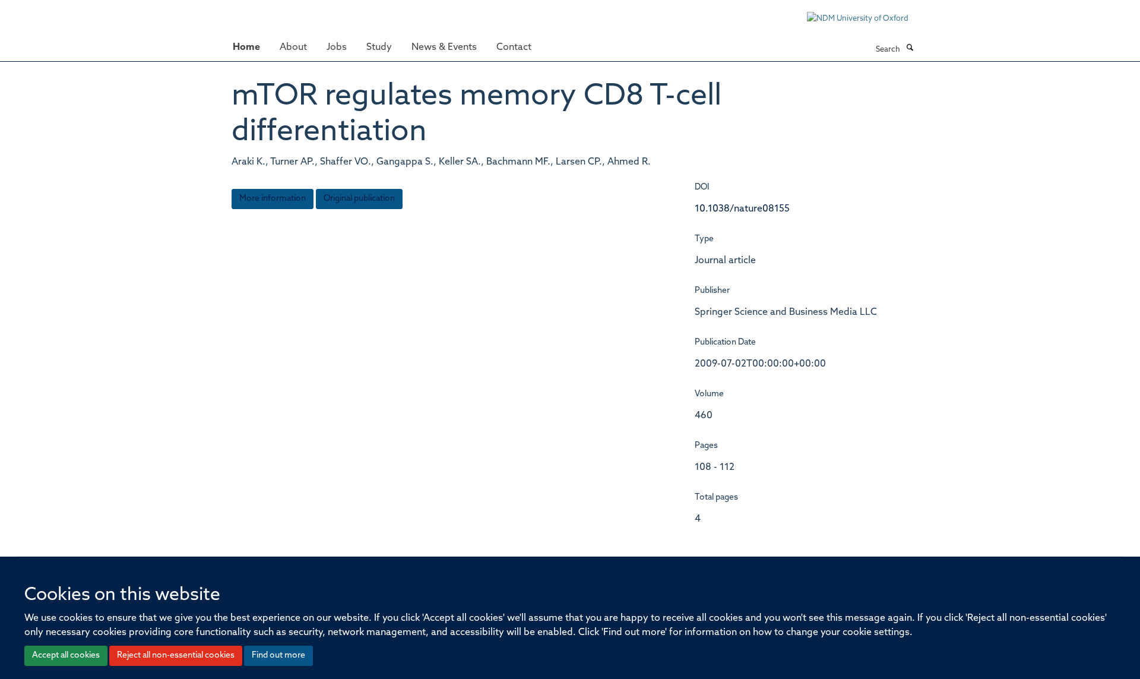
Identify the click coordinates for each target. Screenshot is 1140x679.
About (293, 47)
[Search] (909, 48)
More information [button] (272, 198)
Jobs (337, 47)
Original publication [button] (359, 198)
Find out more (278, 655)
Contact (513, 47)
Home (246, 47)
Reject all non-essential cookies (176, 655)
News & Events (444, 47)
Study (379, 47)
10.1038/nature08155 (742, 209)
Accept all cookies (66, 655)
